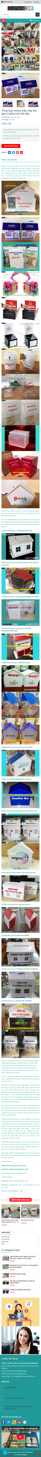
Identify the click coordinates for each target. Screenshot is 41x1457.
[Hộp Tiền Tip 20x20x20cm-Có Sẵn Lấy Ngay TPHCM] (6, 1282)
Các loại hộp (5, 1239)
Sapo (25, 1455)
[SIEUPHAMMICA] (20, 8)
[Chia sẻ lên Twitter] (13, 152)
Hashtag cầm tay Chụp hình (15, 1398)
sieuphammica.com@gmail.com (16, 1374)
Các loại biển (5, 1237)
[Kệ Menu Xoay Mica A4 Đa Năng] (6, 1291)
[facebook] (3, 1422)
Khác (3, 1244)
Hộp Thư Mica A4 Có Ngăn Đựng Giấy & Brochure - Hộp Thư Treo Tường (10, 1221)
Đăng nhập (28, 2)
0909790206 (8, 2)
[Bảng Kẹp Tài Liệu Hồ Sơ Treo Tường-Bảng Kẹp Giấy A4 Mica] (6, 1266)
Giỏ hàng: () (36, 20)
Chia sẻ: (4, 152)
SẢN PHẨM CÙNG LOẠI (20, 1200)
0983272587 (23, 1371)
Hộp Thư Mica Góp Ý (27, 1220)
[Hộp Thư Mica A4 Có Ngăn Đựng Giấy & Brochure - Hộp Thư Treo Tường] (6, 1258)
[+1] (21, 152)
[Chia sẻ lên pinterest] (17, 152)
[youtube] (19, 1422)
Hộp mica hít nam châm (18, 1274)
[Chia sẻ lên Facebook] (9, 152)
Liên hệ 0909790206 (11, 146)
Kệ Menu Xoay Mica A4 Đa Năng (20, 1289)
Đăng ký (36, 2)
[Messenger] (9, 1422)
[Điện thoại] (14, 1422)
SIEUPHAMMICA (10, 1387)
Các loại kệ (4, 1241)
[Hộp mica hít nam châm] (6, 1275)
